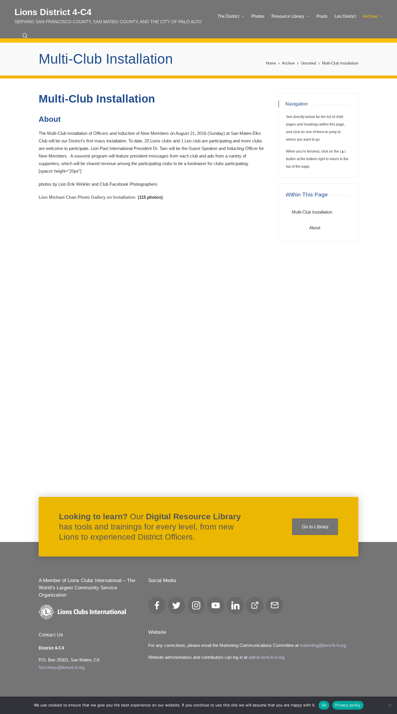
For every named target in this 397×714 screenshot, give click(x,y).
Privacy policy (348, 705)
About (314, 227)
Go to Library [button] (315, 526)
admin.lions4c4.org (266, 657)
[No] (390, 705)
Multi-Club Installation (312, 212)
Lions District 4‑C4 (53, 12)
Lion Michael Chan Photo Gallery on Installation (87, 197)
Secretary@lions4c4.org (62, 667)
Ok (324, 705)
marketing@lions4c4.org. (323, 645)
